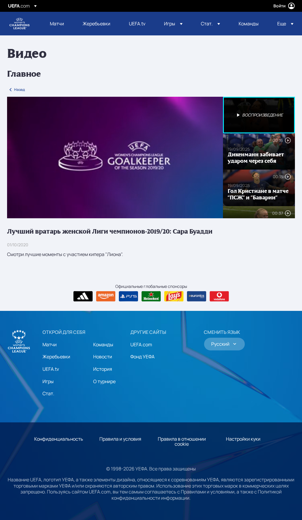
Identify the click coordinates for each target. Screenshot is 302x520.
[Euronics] (196, 296)
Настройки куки (243, 439)
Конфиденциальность (58, 439)
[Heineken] (151, 296)
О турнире (104, 381)
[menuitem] (59, 23)
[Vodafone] (219, 296)
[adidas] (83, 296)
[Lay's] (173, 296)
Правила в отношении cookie (182, 441)
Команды (103, 344)
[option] (259, 115)
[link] (57, 23)
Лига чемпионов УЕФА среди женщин (19, 23)
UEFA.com (141, 344)
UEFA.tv (50, 369)
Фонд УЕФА (142, 356)
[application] (115, 157)
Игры (48, 381)
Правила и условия (120, 439)
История (102, 369)
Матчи (49, 344)
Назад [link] (19, 89)
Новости (102, 356)
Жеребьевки (56, 356)
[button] (173, 23)
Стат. (48, 393)
